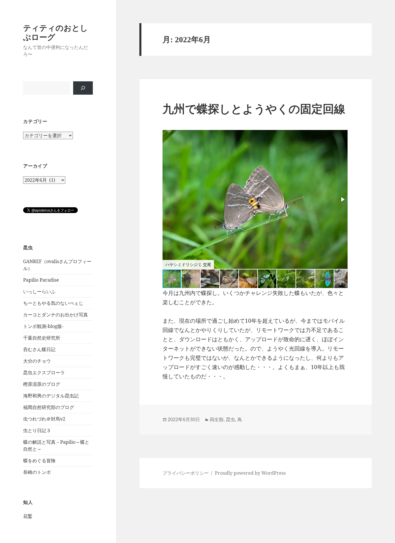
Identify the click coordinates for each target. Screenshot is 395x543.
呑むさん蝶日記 (39, 349)
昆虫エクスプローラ (44, 372)
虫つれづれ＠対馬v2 (44, 419)
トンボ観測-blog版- (43, 326)
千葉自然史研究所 (41, 338)
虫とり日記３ (37, 430)
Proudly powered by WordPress (250, 473)
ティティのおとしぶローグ (55, 32)
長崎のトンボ (37, 472)
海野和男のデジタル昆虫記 (51, 395)
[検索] (83, 88)
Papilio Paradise (41, 280)
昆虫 (230, 419)
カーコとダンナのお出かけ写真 (55, 314)
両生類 (217, 419)
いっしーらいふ (39, 291)
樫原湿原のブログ (41, 384)
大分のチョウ (37, 361)
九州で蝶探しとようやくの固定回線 (254, 109)
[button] (342, 199)
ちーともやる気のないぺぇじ (53, 303)
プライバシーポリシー (186, 473)
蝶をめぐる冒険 (39, 460)
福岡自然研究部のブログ (48, 407)
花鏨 (27, 516)
